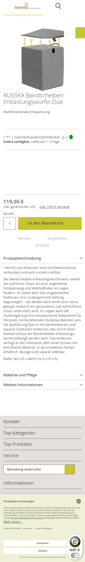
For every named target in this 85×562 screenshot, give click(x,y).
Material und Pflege (20, 374)
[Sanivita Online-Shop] (23, 8)
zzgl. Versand (54, 207)
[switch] (75, 555)
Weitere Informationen (23, 384)
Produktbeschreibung (22, 258)
